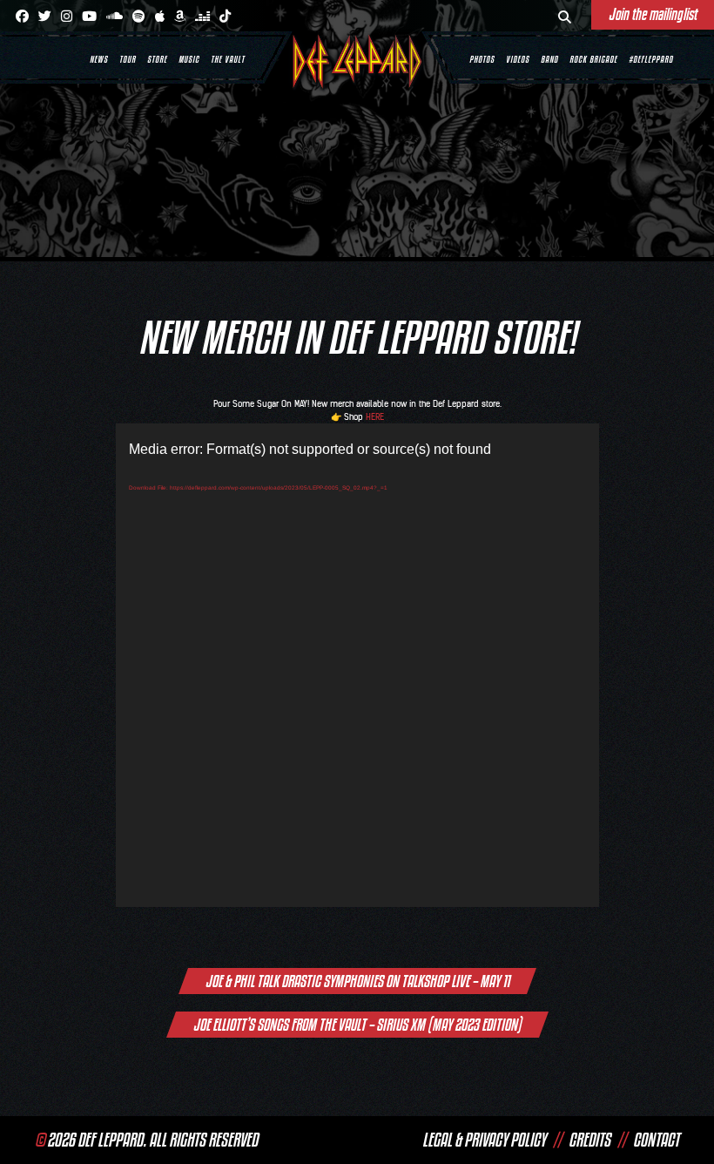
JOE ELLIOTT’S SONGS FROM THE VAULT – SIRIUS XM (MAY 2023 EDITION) (357, 1024)
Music (188, 59)
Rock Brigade (593, 59)
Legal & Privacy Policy (484, 1139)
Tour (127, 59)
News (99, 59)
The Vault (228, 59)
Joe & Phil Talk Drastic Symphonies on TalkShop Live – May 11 (357, 981)
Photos (482, 59)
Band (549, 59)
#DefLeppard (651, 59)
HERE (375, 417)
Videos (517, 59)
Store (157, 59)
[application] (357, 665)
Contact (656, 1139)
